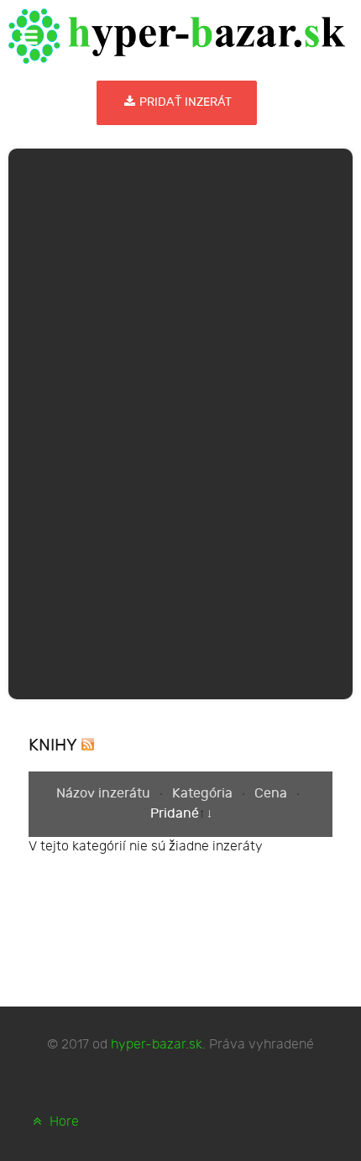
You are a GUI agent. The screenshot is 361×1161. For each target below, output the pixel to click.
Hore (62, 1122)
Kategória (204, 794)
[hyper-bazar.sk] (176, 36)
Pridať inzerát (184, 102)
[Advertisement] (180, 420)
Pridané (174, 814)
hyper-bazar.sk (156, 1045)
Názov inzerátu (105, 794)
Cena (272, 794)
